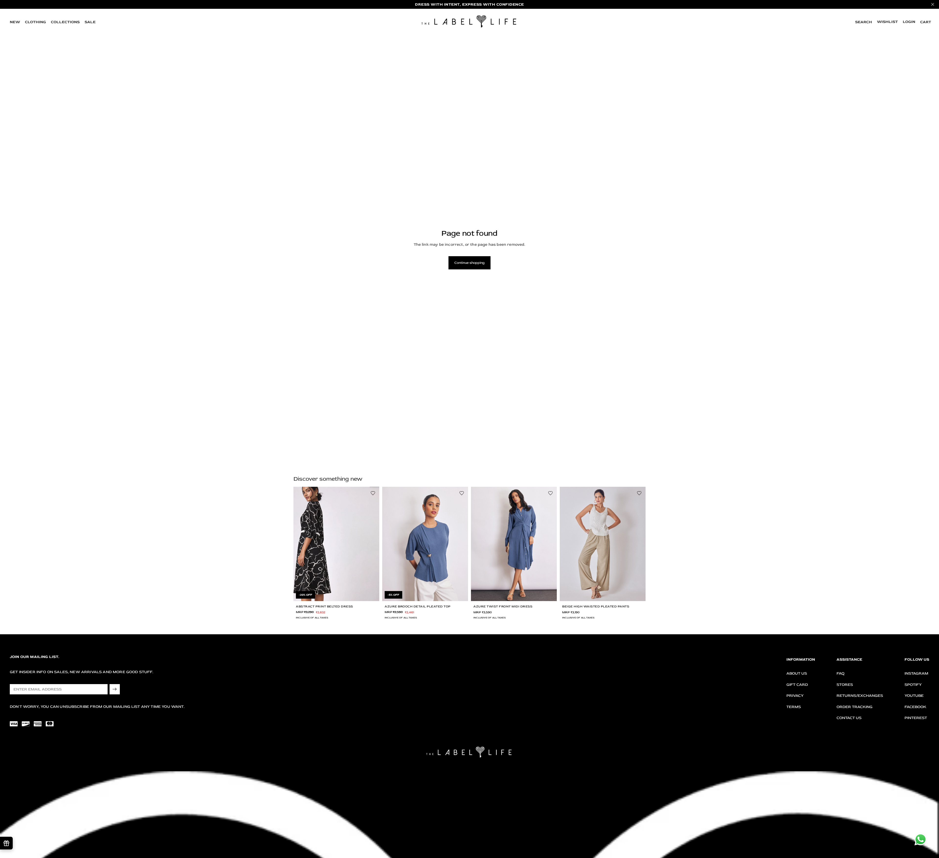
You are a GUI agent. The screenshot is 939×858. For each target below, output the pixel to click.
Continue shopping (469, 263)
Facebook (915, 706)
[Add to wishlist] (372, 493)
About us (796, 673)
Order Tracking (854, 706)
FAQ (840, 673)
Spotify (913, 684)
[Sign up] (115, 689)
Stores (845, 684)
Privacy (795, 695)
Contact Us (849, 717)
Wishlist (887, 21)
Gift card (797, 684)
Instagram (916, 673)
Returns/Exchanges (860, 695)
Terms (793, 706)
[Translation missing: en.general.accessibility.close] (932, 4)
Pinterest (916, 717)
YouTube (914, 695)
